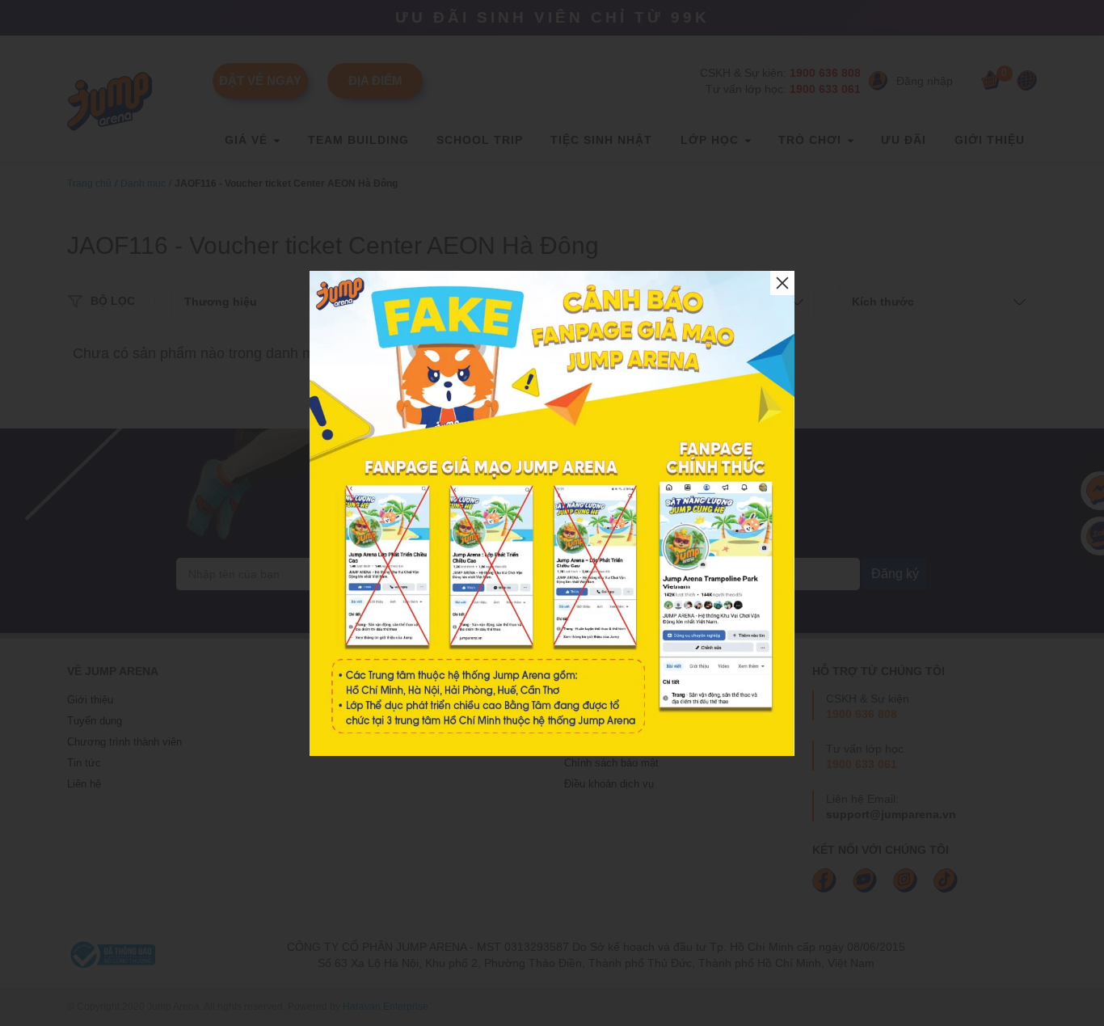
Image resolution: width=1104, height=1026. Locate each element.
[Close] (782, 283)
